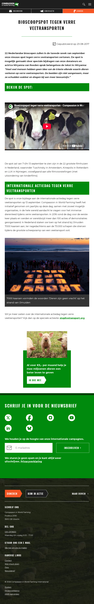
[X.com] (8, 417)
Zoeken (8, 587)
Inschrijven (71, 448)
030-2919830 (10, 532)
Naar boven (79, 493)
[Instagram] (50, 417)
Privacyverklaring (12, 591)
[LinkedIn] (8, 428)
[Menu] (89, 4)
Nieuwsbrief (10, 571)
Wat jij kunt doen (12, 564)
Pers (7, 567)
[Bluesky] (29, 428)
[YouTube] (71, 417)
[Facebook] (29, 417)
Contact (8, 560)
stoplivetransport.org (72, 318)
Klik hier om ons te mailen (16, 548)
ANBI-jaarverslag (12, 594)
